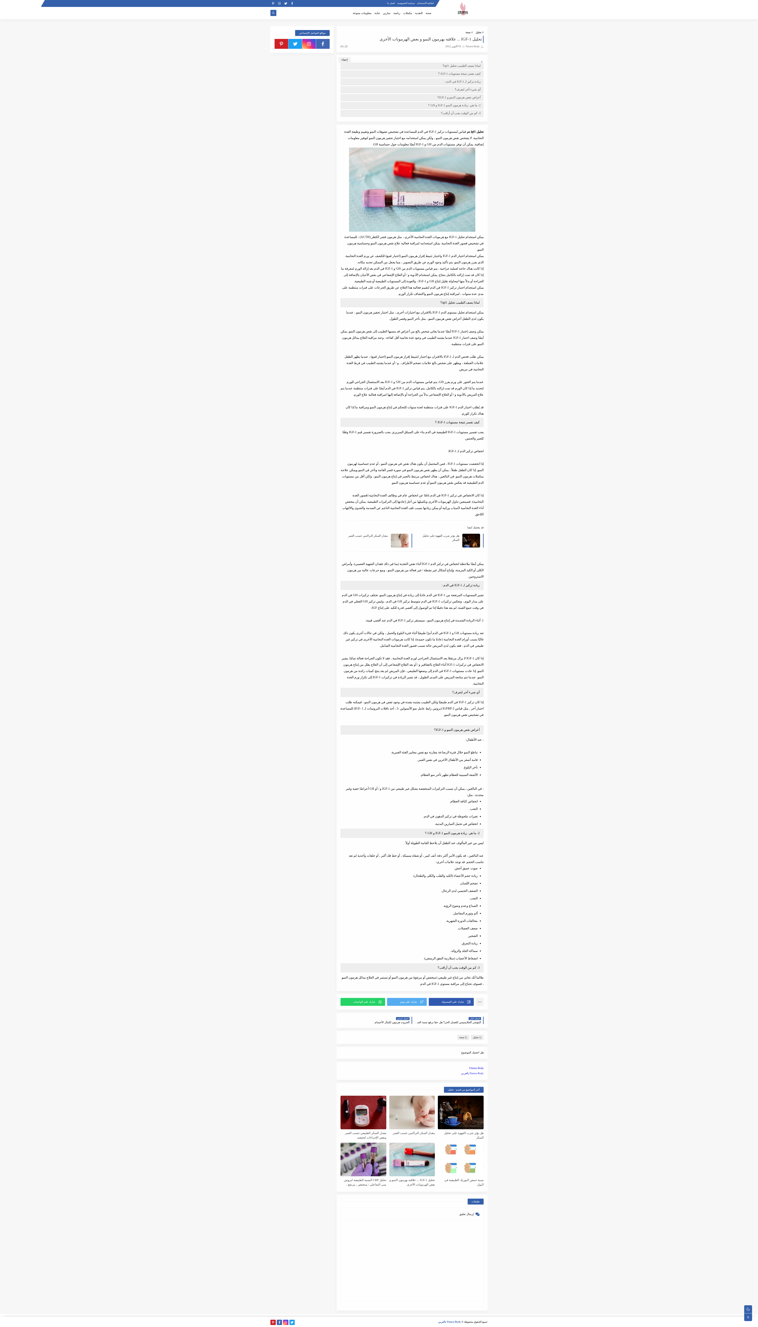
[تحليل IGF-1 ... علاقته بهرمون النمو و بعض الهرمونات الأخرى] (412, 1159)
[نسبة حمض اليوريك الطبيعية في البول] (461, 1159)
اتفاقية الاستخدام (425, 3)
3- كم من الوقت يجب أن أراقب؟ (461, 113)
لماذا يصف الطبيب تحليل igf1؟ (462, 65)
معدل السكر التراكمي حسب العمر (368, 535)
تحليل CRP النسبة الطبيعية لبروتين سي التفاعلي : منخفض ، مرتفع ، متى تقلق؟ (365, 1182)
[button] (451, 1002)
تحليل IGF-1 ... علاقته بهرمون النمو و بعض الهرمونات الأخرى (412, 1182)
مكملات (407, 13)
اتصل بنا (391, 3)
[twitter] (285, 3)
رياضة (396, 13)
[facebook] (292, 3)
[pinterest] (273, 3)
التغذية (419, 13)
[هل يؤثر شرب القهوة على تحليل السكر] (461, 1112)
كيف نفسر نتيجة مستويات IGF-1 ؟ (459, 73)
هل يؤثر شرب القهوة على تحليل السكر (440, 537)
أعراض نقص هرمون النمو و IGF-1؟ (459, 97)
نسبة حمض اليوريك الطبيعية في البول (464, 1182)
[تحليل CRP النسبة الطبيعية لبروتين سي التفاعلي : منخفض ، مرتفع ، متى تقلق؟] (363, 1159)
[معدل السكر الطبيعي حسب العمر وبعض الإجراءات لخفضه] (363, 1112)
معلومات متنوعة (362, 13)
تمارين (386, 13)
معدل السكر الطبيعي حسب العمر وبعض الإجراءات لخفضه (365, 1135)
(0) (342, 46)
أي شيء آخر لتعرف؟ (468, 89)
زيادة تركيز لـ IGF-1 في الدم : (463, 81)
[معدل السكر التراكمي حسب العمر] (412, 1112)
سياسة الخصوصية (406, 3)
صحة (428, 13)
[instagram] (279, 3)
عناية (377, 13)
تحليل (478, 32)
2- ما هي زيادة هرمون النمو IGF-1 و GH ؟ (454, 105)
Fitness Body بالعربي (472, 1073)
